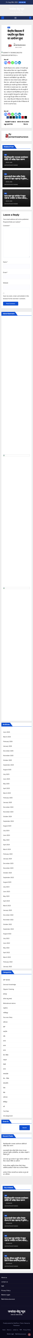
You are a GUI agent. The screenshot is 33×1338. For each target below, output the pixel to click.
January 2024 (7, 858)
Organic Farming (8, 989)
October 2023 (7, 873)
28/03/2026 (9, 1263)
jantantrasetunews (20, 45)
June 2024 (6, 835)
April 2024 (6, 844)
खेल (4, 1092)
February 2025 (8, 798)
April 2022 (6, 952)
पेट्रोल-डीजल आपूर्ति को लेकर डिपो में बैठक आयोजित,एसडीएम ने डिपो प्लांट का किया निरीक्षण (15, 1260)
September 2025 (8, 765)
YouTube (6, 1111)
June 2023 (6, 891)
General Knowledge (9, 984)
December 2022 (8, 915)
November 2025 (8, 755)
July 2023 (6, 887)
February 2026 (8, 741)
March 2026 (7, 737)
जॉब (4, 1036)
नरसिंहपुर (5, 1012)
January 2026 (7, 746)
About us (4, 1277)
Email (5, 272)
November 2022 (8, 919)
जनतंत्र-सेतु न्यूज (16, 9)
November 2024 (8, 812)
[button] (27, 17)
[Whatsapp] (12, 62)
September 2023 (8, 877)
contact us (4, 1282)
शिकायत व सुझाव (5, 1295)
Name (5, 262)
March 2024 (7, 849)
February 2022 (8, 962)
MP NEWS (6, 980)
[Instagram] (9, 62)
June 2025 (6, 779)
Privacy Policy (5, 1290)
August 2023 (7, 882)
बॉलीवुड (5, 1102)
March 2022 (7, 957)
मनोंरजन (5, 1022)
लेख (4, 1087)
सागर (9, 27)
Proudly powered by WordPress (11, 1323)
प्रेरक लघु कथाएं (7, 998)
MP (4, 1027)
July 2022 (6, 938)
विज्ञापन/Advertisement (8, 1299)
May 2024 (6, 840)
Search (6, 1121)
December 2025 (8, 751)
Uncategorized (8, 1116)
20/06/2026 (9, 1203)
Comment (6, 225)
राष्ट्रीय (5, 1031)
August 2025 (7, 769)
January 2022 (7, 966)
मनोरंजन (5, 1097)
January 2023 (7, 910)
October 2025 (7, 760)
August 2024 (7, 826)
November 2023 (8, 868)
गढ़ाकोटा (5, 1008)
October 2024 (7, 816)
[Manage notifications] (29, 1334)
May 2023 (6, 896)
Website (5, 283)
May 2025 (6, 783)
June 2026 (6, 732)
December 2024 (8, 807)
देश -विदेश (5, 1055)
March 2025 (7, 793)
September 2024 (8, 821)
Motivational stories (9, 1003)
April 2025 (6, 788)
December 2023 (8, 863)
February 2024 (8, 854)
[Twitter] (16, 62)
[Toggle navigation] (15, 18)
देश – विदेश (6, 1078)
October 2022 (7, 924)
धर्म (4, 1106)
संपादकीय (5, 1083)
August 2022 (7, 934)
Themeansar (16, 1325)
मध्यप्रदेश (5, 1073)
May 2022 (6, 948)
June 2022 (6, 943)
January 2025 (7, 802)
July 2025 (6, 774)
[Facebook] (5, 62)
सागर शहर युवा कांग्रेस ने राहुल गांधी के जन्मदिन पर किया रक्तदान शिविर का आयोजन (15, 198)
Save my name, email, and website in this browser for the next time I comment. (16, 297)
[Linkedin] (19, 62)
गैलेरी (4, 1064)
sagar (5, 1059)
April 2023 (6, 901)
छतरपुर (5, 994)
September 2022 (8, 929)
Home (3, 1329)
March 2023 (7, 905)
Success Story (7, 1017)
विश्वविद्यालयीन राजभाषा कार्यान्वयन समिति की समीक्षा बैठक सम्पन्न (16, 158)
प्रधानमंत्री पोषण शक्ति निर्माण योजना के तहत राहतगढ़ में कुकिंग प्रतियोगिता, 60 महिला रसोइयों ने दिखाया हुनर (16, 1152)
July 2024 (6, 830)
